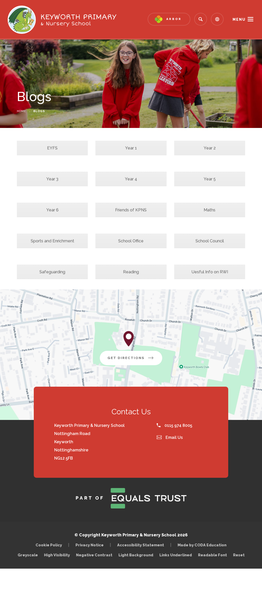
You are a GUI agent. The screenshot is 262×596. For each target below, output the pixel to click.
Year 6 (52, 210)
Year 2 (210, 148)
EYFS (52, 148)
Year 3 (52, 179)
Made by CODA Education (203, 545)
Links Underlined (175, 555)
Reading (131, 271)
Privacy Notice (89, 545)
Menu (239, 19)
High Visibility (57, 555)
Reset (239, 555)
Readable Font (212, 555)
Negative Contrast (94, 555)
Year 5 (210, 179)
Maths (209, 210)
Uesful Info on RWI (209, 271)
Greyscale (28, 555)
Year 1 (131, 148)
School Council (209, 241)
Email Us (174, 437)
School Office (131, 241)
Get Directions (134, 360)
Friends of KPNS (131, 210)
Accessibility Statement (140, 545)
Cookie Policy (49, 545)
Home (21, 111)
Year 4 (131, 179)
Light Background (135, 555)
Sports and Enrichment (52, 241)
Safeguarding (52, 271)
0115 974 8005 (177, 425)
